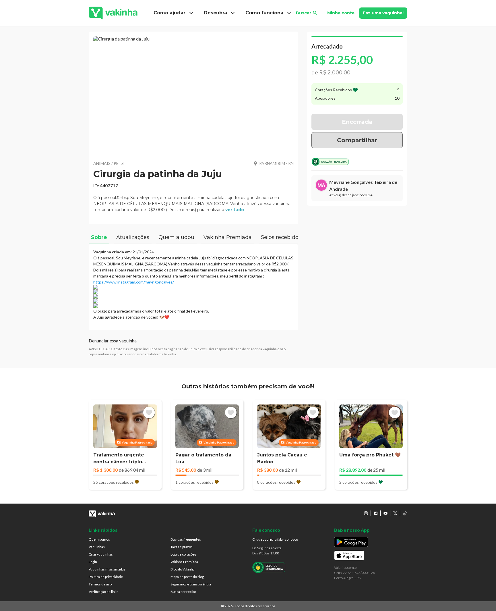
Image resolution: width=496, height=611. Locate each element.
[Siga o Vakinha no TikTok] (405, 513)
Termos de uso (100, 584)
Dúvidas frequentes (185, 539)
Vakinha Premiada (184, 562)
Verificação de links (103, 591)
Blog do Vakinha (182, 569)
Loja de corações (183, 554)
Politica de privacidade (106, 577)
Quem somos (99, 539)
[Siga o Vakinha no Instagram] (366, 513)
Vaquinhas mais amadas (107, 569)
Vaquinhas (97, 547)
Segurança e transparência (190, 584)
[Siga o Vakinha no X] (395, 513)
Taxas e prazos (181, 547)
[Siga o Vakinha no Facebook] (375, 513)
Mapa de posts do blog (187, 577)
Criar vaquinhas (101, 554)
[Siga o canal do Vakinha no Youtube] (385, 513)
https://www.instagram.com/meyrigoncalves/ (133, 282)
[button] (193, 94)
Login (93, 562)
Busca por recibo (183, 591)
